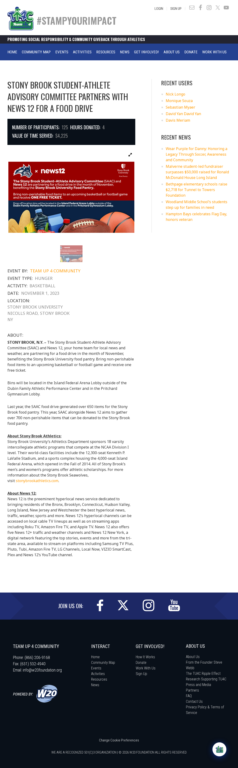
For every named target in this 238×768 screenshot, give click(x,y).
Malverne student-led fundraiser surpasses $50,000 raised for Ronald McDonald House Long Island (197, 172)
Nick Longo (175, 94)
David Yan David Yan (183, 113)
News (95, 685)
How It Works (145, 657)
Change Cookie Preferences (119, 740)
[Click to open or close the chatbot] (219, 749)
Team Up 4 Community (55, 271)
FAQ (189, 696)
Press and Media (198, 684)
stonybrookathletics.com (36, 480)
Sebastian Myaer (180, 107)
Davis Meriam (178, 120)
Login (159, 9)
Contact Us (194, 701)
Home (95, 657)
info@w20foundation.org (42, 670)
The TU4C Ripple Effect (203, 673)
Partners (192, 690)
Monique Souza (179, 100)
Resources (99, 679)
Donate (141, 662)
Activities (98, 674)
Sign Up (176, 9)
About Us (193, 657)
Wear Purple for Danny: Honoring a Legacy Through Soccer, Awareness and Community (196, 154)
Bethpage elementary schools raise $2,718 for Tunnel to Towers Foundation (196, 190)
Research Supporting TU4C (206, 679)
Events (96, 668)
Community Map (103, 662)
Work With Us (145, 668)
